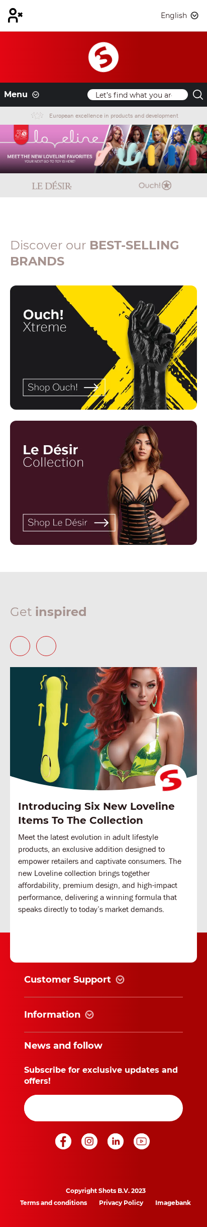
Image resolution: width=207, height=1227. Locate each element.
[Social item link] (64, 1146)
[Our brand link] (103, 347)
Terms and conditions (53, 1202)
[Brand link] (52, 185)
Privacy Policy (121, 1202)
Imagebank (173, 1202)
